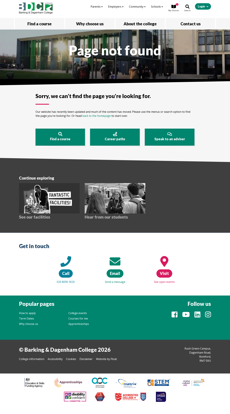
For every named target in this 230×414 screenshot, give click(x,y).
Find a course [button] (39, 23)
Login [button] (201, 6)
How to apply (27, 313)
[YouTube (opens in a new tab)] (186, 316)
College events (77, 313)
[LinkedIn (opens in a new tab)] (197, 316)
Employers (115, 6)
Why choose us (28, 324)
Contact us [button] (190, 23)
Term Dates (26, 318)
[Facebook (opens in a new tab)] (174, 316)
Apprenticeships (78, 324)
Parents (96, 6)
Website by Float (106, 359)
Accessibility (55, 359)
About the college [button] (140, 23)
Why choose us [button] (90, 23)
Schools (156, 6)
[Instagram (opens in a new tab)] (208, 316)
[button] (174, 8)
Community (136, 6)
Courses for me (78, 318)
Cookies (71, 359)
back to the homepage (96, 116)
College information (31, 359)
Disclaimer (86, 359)
